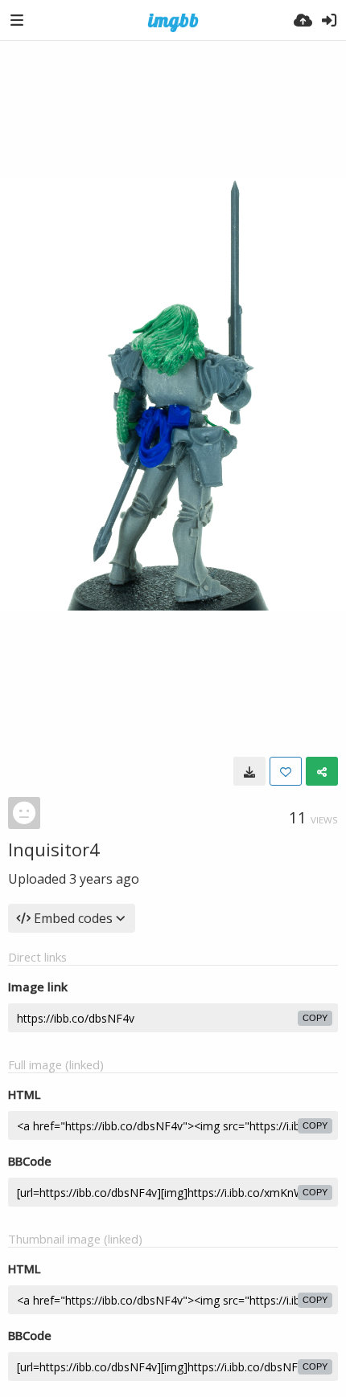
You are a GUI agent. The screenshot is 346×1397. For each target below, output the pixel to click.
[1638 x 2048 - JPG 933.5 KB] (249, 771)
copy (315, 1018)
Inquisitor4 (54, 849)
